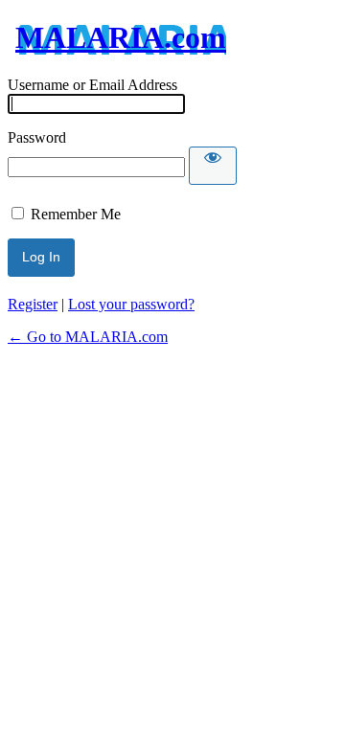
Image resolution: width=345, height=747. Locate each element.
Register (33, 304)
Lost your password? (131, 304)
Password (37, 137)
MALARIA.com (120, 37)
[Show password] (213, 166)
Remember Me (76, 214)
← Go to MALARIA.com (88, 336)
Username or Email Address (92, 85)
